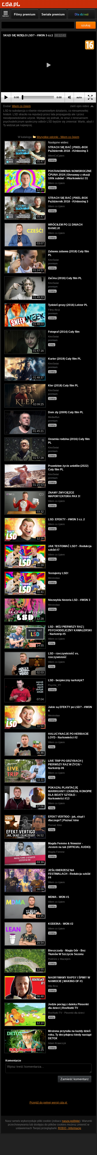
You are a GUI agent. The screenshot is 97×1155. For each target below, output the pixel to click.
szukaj (85, 25)
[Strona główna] (11, 4)
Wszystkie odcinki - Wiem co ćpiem (58, 137)
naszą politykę (71, 1121)
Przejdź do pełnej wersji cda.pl (49, 1102)
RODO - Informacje (69, 1128)
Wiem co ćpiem (21, 106)
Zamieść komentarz (74, 1079)
